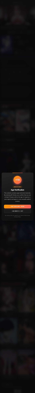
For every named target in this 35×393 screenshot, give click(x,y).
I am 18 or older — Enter (17, 206)
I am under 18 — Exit (17, 211)
